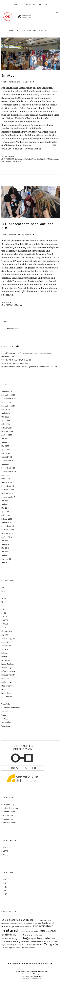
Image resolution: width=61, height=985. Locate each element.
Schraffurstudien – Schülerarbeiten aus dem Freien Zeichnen (26, 353)
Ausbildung (28, 923)
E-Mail (17, 4)
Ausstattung (6, 642)
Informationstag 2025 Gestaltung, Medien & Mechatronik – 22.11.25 (29, 367)
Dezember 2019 (7, 486)
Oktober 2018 (7, 533)
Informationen (40, 935)
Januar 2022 (6, 457)
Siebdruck (39, 944)
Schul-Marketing (28, 945)
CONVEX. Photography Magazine (14, 363)
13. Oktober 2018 (7, 157)
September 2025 (8, 399)
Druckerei (28, 926)
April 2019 (5, 512)
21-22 (3, 613)
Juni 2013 (5, 563)
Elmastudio (36, 979)
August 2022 (6, 435)
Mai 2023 (5, 417)
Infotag (7, 75)
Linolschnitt (5, 942)
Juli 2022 (5, 439)
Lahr (53, 939)
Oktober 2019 (7, 493)
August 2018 (6, 537)
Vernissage (5, 711)
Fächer (4, 657)
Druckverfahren (42, 926)
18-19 (3, 159)
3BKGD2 (4, 624)
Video (3, 715)
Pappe (55, 942)
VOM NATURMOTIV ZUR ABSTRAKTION (16, 360)
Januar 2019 (6, 523)
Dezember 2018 (7, 526)
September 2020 (8, 472)
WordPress (38, 976)
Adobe (12, 923)
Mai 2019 (5, 508)
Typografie (17, 161)
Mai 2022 (5, 446)
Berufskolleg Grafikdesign (37, 971)
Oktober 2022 (7, 431)
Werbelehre (6, 722)
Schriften (18, 945)
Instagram (30, 4)
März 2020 (5, 479)
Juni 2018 (5, 544)
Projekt (4, 689)
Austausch (5, 649)
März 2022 (5, 453)
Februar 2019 (6, 519)
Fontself (21, 931)
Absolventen (6, 631)
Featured (9, 930)
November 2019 (7, 490)
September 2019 (8, 497)
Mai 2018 (5, 548)
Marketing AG (6, 682)
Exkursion (5, 653)
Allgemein (18, 305)
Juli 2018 (5, 541)
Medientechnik (53, 159)
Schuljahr (5, 700)
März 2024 (5, 409)
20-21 (3, 609)
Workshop (5, 726)
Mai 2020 (5, 475)
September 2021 (8, 461)
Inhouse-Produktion (9, 675)
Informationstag (8, 671)
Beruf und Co (19, 926)
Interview (5, 678)
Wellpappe (16, 947)
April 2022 (5, 450)
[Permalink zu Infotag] (30, 69)
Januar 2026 (6, 391)
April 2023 (5, 420)
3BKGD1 (10, 305)
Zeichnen (32, 947)
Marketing (15, 941)
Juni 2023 (5, 413)
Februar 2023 (6, 428)
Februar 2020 (6, 482)
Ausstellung (6, 646)
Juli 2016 (5, 552)
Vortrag (4, 719)
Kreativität (43, 938)
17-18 (3, 305)
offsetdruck (47, 941)
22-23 (4, 617)
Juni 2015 (5, 555)
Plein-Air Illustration (9, 356)
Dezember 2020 (8, 468)
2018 (35, 920)
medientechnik (36, 942)
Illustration (26, 934)
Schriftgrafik (7, 161)
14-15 (3, 591)
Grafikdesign (42, 159)
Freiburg (35, 931)
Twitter (43, 4)
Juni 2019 (5, 504)
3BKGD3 (10, 159)
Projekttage (6, 693)
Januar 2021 (6, 464)
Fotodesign (19, 159)
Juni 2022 (5, 442)
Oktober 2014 (7, 559)
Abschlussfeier (46, 920)
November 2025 (8, 395)
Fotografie (28, 931)
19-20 (3, 606)
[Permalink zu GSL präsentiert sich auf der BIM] (30, 217)
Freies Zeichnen (30, 159)
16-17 (3, 595)
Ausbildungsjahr (8, 638)
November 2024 (8, 406)
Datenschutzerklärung (30, 974)
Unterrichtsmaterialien (10, 708)
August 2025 (6, 402)
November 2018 (8, 530)
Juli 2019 (5, 501)
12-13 (3, 587)
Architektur (19, 923)
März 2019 (5, 515)
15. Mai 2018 (6, 303)
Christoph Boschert (25, 82)
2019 (39, 920)
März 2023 (5, 424)
